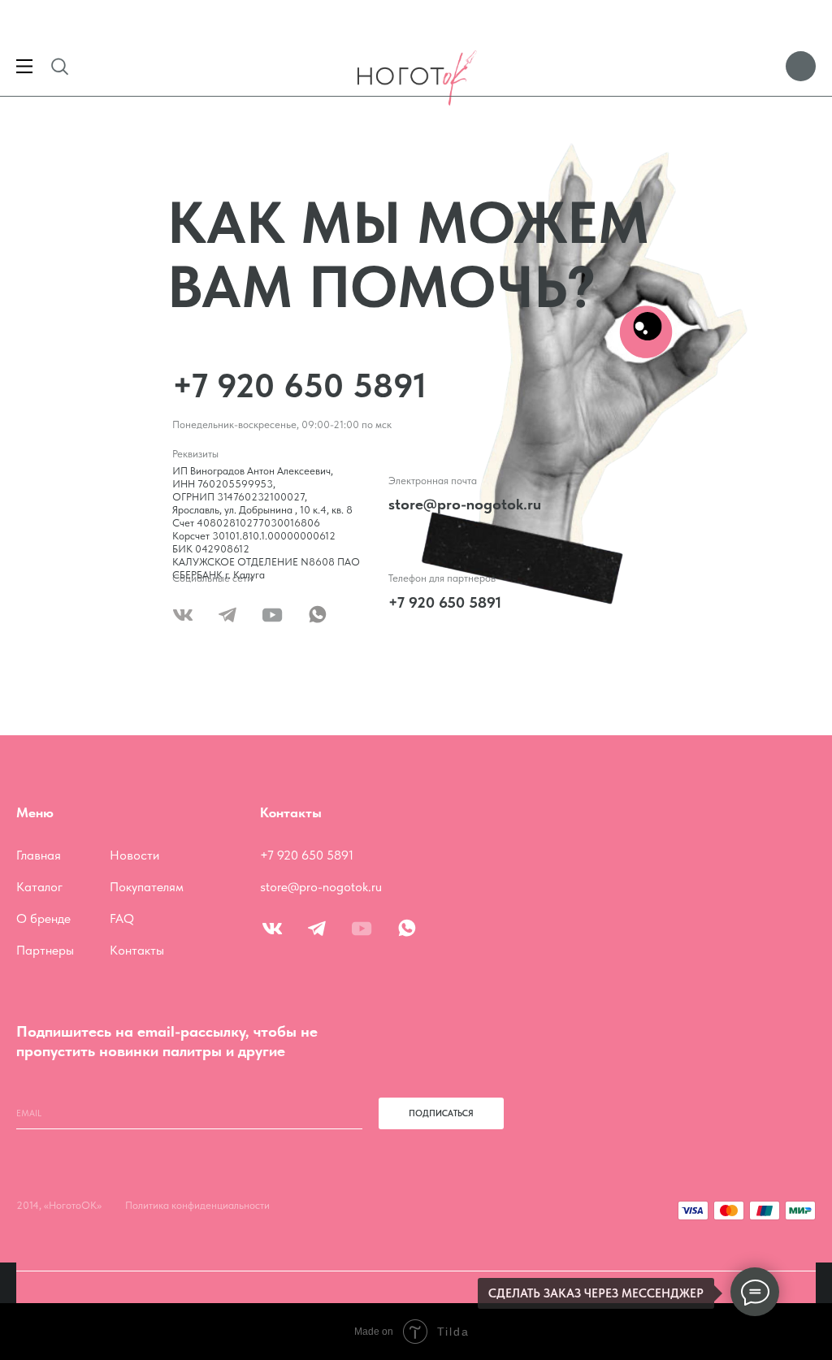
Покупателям (147, 886)
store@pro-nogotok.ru (464, 504)
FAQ (122, 918)
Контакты (137, 950)
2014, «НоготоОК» (59, 1205)
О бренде (43, 918)
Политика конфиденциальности (197, 1205)
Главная (38, 855)
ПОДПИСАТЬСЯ (441, 1113)
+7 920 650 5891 (299, 385)
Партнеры (45, 950)
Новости (134, 855)
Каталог (39, 886)
